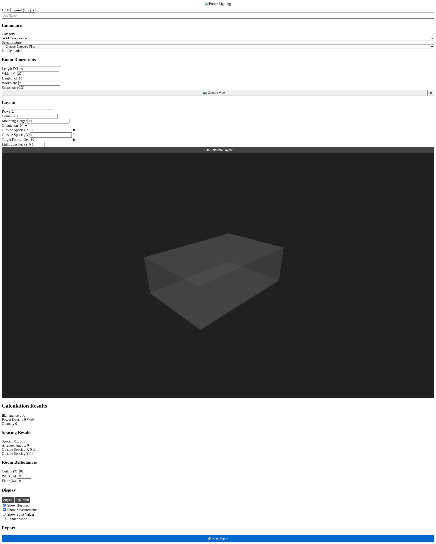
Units (6, 10)
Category (8, 34)
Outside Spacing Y (15, 135)
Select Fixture (12, 42)
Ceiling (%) (10, 471)
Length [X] (10, 69)
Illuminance (10, 415)
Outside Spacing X (15, 130)
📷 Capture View (214, 92)
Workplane (9, 83)
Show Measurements (21, 510)
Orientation (10, 125)
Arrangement (11, 445)
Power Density (12, 419)
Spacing (7, 441)
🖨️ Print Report (218, 538)
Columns (8, 116)
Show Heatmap (18, 505)
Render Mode (16, 519)
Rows (6, 111)
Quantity (8, 423)
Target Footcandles (15, 139)
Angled (7, 500)
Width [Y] (9, 73)
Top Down (22, 500)
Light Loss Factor (14, 144)
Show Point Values (20, 514)
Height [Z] (9, 78)
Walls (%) (9, 476)
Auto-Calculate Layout (218, 150)
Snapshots (13, 87)
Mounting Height (14, 121)
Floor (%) (9, 481)
